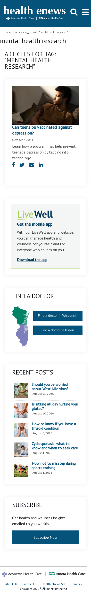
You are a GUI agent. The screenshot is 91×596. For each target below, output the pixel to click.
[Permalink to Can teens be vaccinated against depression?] (45, 104)
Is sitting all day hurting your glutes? (55, 406)
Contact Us (29, 584)
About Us (11, 584)
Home (8, 32)
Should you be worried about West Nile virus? (50, 386)
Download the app (32, 259)
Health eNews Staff (54, 584)
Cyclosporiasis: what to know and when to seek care (55, 446)
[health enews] (35, 13)
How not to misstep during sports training (54, 465)
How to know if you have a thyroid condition (54, 426)
